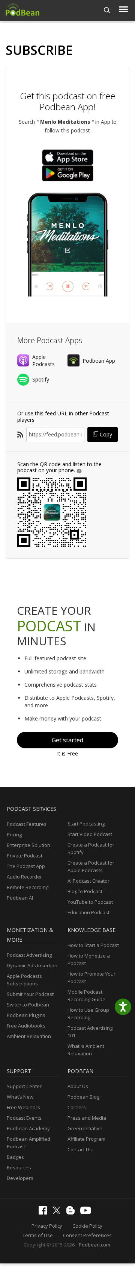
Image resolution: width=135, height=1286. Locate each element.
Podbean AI (20, 897)
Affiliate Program (86, 1139)
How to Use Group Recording (88, 1013)
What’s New (20, 1096)
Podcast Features (26, 824)
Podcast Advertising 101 (90, 1032)
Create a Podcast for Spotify (91, 848)
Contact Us (80, 1149)
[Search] (107, 10)
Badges (15, 1157)
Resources (19, 1167)
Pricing (14, 834)
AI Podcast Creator (89, 880)
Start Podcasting (86, 823)
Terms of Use (37, 1235)
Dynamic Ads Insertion (32, 965)
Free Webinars (23, 1107)
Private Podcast (24, 855)
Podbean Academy (28, 1128)
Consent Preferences (87, 1235)
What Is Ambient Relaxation (86, 1050)
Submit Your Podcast (30, 994)
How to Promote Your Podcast (92, 977)
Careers (77, 1107)
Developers (20, 1178)
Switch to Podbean (28, 1004)
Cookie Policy (87, 1225)
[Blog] (72, 1213)
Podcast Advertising (29, 955)
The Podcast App (26, 866)
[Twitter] (58, 1212)
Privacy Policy (47, 1225)
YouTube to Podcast (90, 901)
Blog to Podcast (85, 891)
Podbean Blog (83, 1096)
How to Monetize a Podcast (89, 959)
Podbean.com (94, 1244)
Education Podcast (89, 912)
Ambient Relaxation (29, 1036)
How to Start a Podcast (93, 945)
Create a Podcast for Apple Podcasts (91, 866)
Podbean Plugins (26, 1015)
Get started (67, 740)
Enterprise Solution (28, 845)
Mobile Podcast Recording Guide (86, 995)
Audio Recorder (24, 876)
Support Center (24, 1086)
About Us (78, 1086)
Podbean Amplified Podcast (28, 1143)
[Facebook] (45, 1213)
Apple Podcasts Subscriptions (24, 980)
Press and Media (87, 1117)
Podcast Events (24, 1117)
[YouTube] (87, 1212)
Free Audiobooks (26, 1025)
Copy (105, 434)
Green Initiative (85, 1128)
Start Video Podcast (90, 834)
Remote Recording (27, 887)
